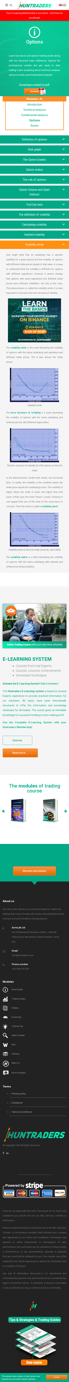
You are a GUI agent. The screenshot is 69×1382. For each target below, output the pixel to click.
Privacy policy (18, 1093)
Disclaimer (17, 1102)
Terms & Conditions (21, 1112)
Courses (17, 740)
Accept (56, 1377)
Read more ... (20, 752)
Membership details (34, 871)
